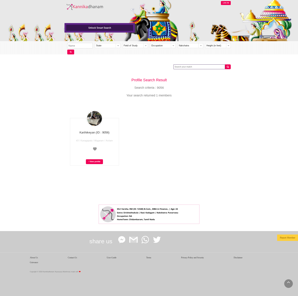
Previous (101, 213)
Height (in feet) (213, 45)
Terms (148, 257)
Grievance (34, 262)
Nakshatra (184, 45)
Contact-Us (72, 257)
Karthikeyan (95, 132)
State (98, 45)
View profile (94, 161)
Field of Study (131, 45)
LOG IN (226, 3)
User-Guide (111, 257)
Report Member (287, 237)
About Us (34, 257)
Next (196, 213)
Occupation (157, 45)
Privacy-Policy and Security (192, 257)
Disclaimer (238, 257)
